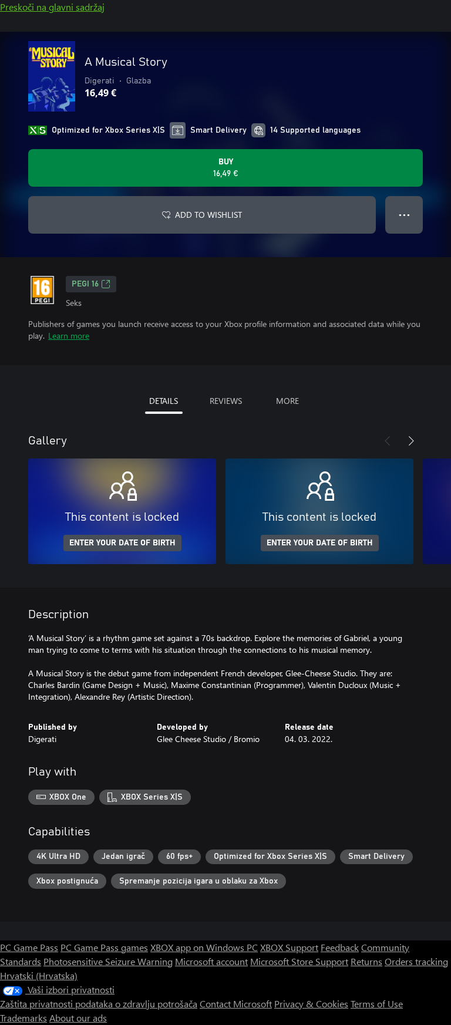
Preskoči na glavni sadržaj (52, 7)
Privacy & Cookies (311, 1003)
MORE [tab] (287, 400)
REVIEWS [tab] (226, 400)
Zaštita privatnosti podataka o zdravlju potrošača (98, 1003)
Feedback (340, 947)
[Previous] (387, 441)
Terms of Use (377, 1003)
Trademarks (23, 1017)
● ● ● (404, 214)
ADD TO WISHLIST (208, 214)
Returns (366, 961)
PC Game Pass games (104, 947)
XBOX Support (289, 947)
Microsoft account (211, 961)
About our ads (78, 1017)
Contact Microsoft (236, 1003)
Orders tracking (416, 961)
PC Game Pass (29, 947)
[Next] (411, 441)
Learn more (68, 335)
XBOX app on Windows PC (204, 947)
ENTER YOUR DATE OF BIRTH (122, 543)
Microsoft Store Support (299, 961)
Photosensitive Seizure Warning (108, 961)
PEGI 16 (85, 284)
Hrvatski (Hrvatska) (39, 975)
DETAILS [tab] (163, 400)
